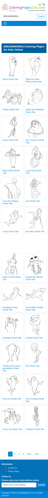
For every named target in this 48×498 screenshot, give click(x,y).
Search (41, 16)
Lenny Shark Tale (11, 231)
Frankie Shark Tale (34, 338)
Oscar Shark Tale (10, 140)
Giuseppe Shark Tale (12, 338)
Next (29, 454)
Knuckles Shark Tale (35, 231)
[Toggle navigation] (5, 23)
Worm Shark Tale (10, 79)
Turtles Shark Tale (11, 109)
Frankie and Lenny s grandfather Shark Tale (12, 368)
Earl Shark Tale (33, 366)
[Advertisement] (24, 34)
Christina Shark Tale (35, 429)
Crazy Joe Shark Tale (12, 429)
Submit (41, 485)
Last (36, 454)
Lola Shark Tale (33, 201)
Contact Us (12, 468)
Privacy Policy (13, 471)
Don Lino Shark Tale (12, 399)
